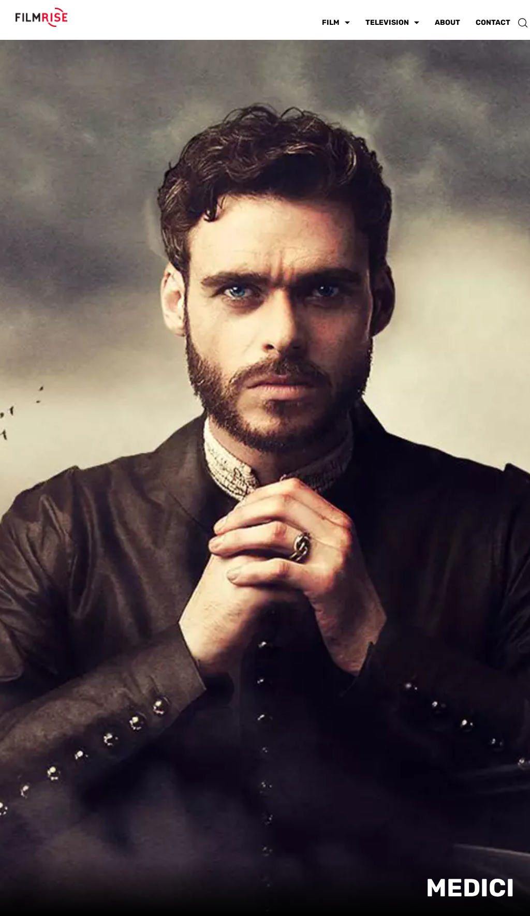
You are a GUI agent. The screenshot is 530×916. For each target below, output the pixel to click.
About (447, 22)
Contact (493, 22)
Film (331, 22)
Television (387, 22)
